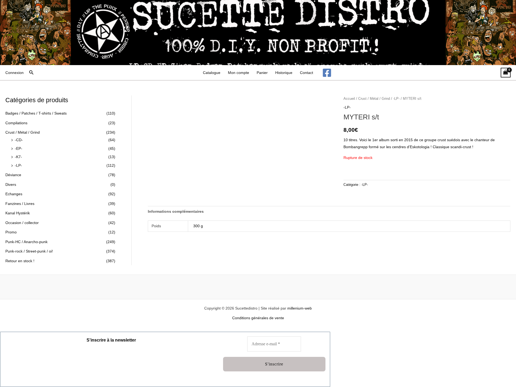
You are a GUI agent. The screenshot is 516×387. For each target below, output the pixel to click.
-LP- (18, 165)
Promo (11, 232)
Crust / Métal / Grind (22, 132)
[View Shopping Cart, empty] (506, 73)
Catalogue (211, 72)
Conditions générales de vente (258, 318)
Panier (262, 72)
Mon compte (238, 72)
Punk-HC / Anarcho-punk (26, 242)
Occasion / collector (22, 223)
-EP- (18, 148)
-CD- (19, 140)
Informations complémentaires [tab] (176, 211)
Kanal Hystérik (17, 213)
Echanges (13, 194)
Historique (283, 72)
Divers (10, 184)
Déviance (13, 175)
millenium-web (299, 308)
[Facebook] (327, 72)
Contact (306, 72)
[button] (31, 72)
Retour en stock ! (19, 261)
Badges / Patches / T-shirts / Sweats (36, 113)
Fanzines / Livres (19, 203)
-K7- (18, 157)
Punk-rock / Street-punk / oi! (29, 251)
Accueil (349, 99)
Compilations (16, 123)
